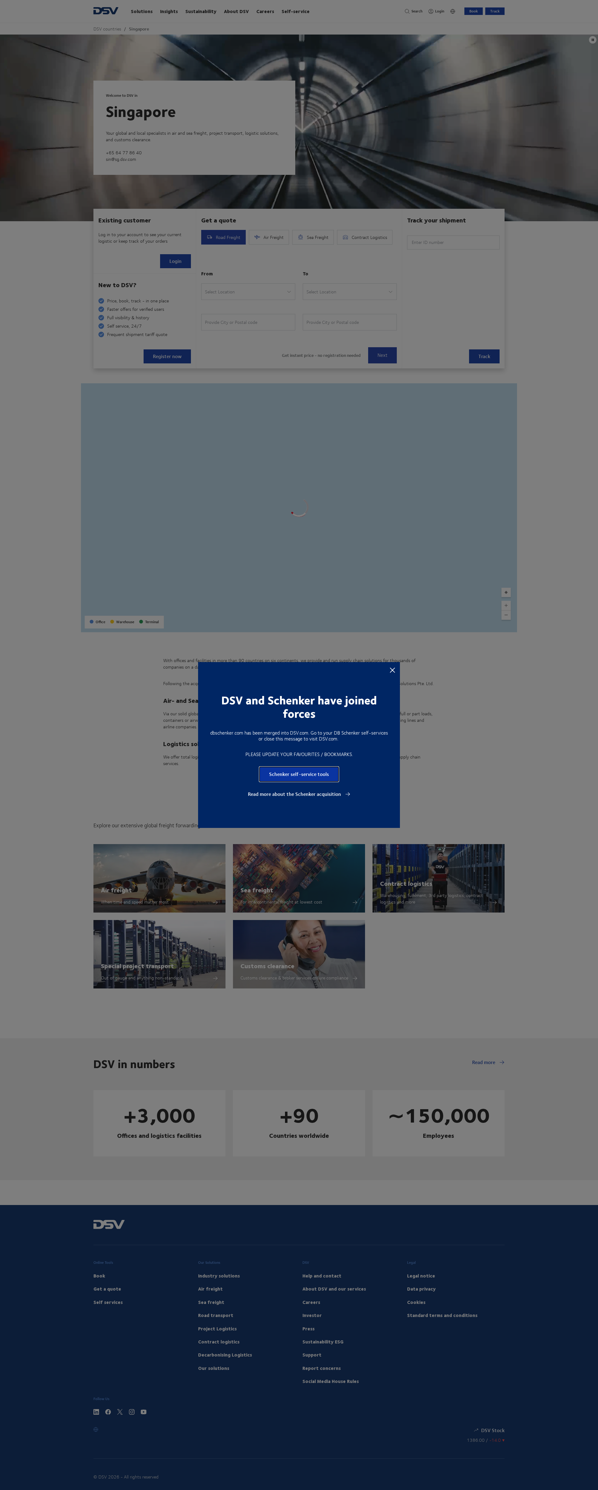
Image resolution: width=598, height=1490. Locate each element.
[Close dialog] (392, 670)
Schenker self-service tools (299, 774)
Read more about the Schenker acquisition (295, 794)
